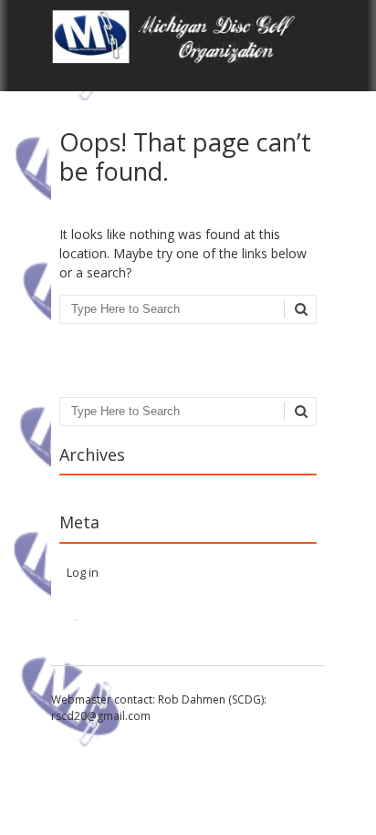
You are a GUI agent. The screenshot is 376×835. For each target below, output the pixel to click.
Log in (83, 572)
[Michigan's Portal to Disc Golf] (188, 59)
